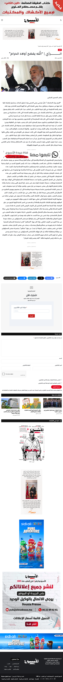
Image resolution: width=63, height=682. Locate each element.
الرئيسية (59, 46)
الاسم (60, 358)
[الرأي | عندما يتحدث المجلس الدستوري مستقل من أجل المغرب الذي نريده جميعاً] (10, 403)
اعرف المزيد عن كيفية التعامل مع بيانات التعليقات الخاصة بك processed (18, 390)
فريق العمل (31, 679)
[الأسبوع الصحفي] (31, 20)
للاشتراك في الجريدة (23, 679)
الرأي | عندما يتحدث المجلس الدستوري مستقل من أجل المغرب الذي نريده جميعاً (12, 411)
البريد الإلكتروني (58, 365)
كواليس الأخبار (16, 669)
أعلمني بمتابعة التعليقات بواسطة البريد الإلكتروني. (49, 380)
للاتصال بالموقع (14, 679)
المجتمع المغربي (15, 663)
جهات (10, 666)
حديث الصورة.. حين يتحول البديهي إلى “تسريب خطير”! (53, 411)
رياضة (6, 666)
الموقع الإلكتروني (26, 365)
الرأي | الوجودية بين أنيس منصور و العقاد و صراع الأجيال (33, 411)
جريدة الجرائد (16, 666)
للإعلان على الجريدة (6, 679)
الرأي (55, 46)
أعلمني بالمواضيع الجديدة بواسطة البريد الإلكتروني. (49, 383)
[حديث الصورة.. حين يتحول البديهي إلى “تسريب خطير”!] (52, 403)
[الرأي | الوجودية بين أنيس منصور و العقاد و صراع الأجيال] (31, 403)
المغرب (8, 663)
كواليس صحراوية (7, 669)
